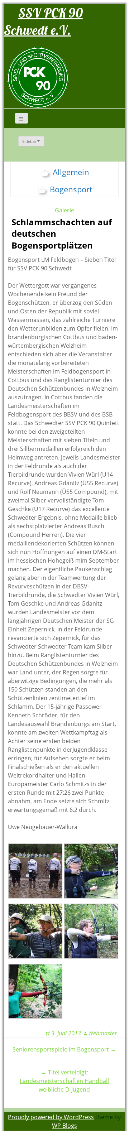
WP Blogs (64, 1126)
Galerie (64, 210)
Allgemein (71, 172)
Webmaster (102, 1033)
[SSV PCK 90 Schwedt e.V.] (38, 77)
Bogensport (71, 189)
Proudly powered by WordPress (51, 1117)
